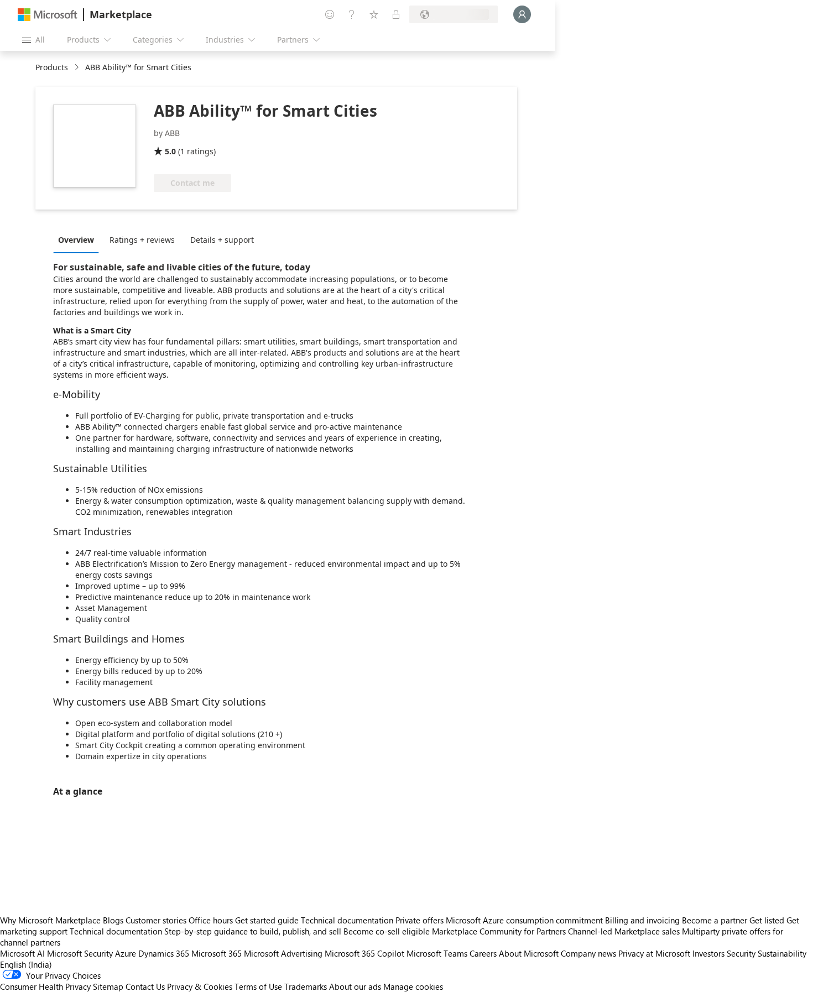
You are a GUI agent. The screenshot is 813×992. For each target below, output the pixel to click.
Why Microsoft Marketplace (50, 920)
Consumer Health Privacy (45, 986)
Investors (708, 953)
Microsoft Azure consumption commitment (525, 920)
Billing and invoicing (642, 920)
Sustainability (782, 953)
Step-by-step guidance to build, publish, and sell (252, 931)
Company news (588, 953)
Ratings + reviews (142, 239)
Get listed (766, 920)
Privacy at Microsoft (654, 953)
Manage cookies (413, 986)
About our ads (355, 986)
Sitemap (108, 986)
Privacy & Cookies (199, 986)
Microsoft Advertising (283, 953)
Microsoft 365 (216, 953)
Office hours (211, 920)
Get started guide (267, 920)
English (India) (26, 964)
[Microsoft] (47, 14)
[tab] (79, 239)
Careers (483, 953)
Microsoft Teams (436, 953)
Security (741, 953)
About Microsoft (529, 953)
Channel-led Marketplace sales (624, 931)
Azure (125, 953)
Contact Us (145, 986)
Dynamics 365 (163, 953)
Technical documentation (347, 920)
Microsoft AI (22, 953)
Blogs (113, 920)
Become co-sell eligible (386, 931)
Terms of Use (258, 986)
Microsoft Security (80, 953)
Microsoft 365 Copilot (364, 953)
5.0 (170, 151)
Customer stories (156, 920)
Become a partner (714, 920)
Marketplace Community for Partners (499, 931)
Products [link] (51, 67)
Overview (76, 239)
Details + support (222, 239)
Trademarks (305, 986)
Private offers (419, 920)
